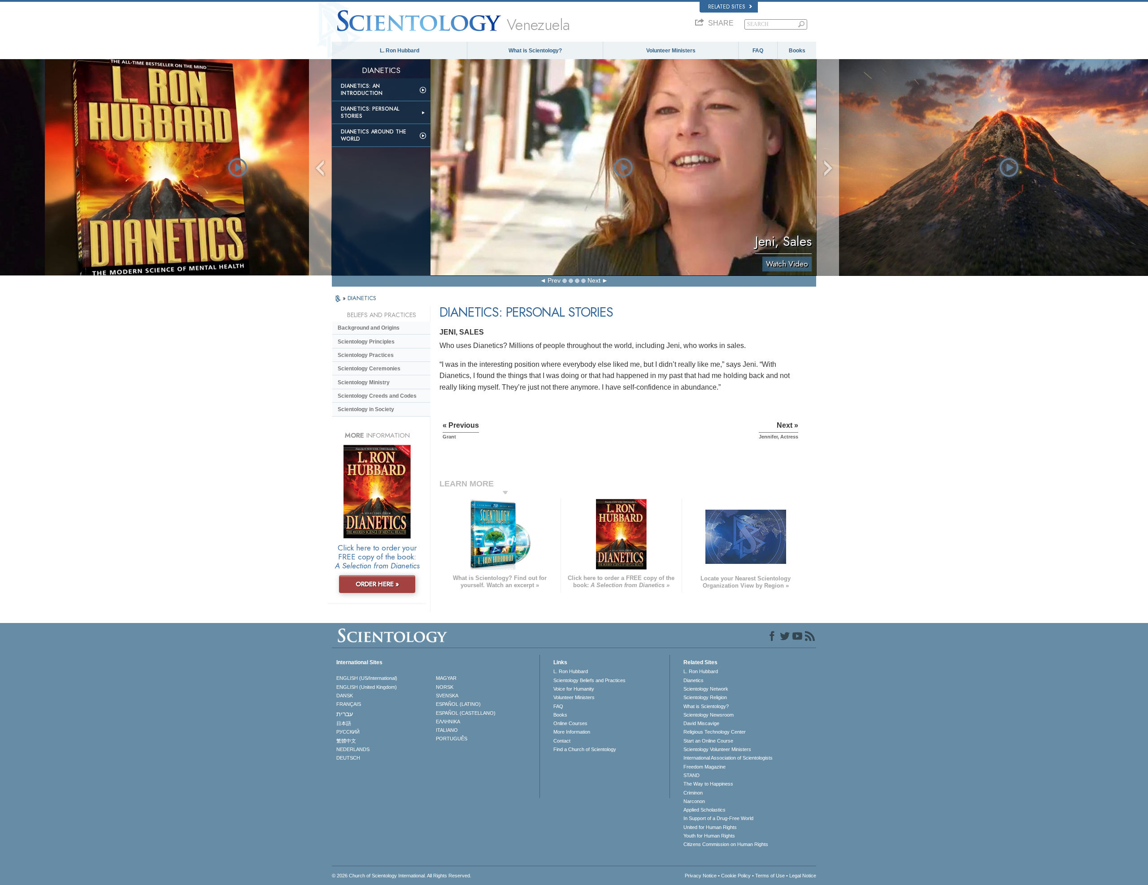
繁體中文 (346, 740)
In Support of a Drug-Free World (718, 818)
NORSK (444, 687)
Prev (554, 280)
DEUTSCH (348, 757)
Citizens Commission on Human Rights (725, 844)
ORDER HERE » (377, 584)
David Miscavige (701, 723)
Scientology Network (705, 689)
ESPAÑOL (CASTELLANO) (466, 713)
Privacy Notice (701, 875)
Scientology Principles (366, 342)
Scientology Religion (705, 697)
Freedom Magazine (704, 766)
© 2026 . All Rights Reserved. (401, 875)
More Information (571, 732)
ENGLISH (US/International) (366, 678)
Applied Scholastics (704, 809)
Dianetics (693, 680)
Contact (561, 740)
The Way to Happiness (708, 783)
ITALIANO (447, 730)
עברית (344, 713)
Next (593, 280)
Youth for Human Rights (709, 835)
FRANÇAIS (348, 704)
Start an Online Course (708, 740)
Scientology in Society (366, 409)
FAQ (757, 50)
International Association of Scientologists (728, 757)
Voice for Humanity (573, 689)
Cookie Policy (736, 875)
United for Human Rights (710, 827)
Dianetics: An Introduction (362, 89)
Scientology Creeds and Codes (377, 396)
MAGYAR (446, 678)
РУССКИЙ (348, 732)
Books (797, 50)
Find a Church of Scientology (584, 749)
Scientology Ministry (364, 382)
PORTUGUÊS (451, 738)
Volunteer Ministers (671, 50)
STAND (691, 775)
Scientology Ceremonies (369, 368)
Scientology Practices (366, 355)
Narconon (694, 801)
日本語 (343, 723)
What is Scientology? (535, 50)
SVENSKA (447, 695)
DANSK (344, 695)
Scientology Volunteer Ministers (717, 749)
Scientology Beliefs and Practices (589, 680)
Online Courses (570, 723)
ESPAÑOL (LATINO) (458, 704)
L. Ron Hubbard (399, 50)
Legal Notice (802, 875)
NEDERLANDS (353, 749)
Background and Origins (369, 328)
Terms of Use (770, 875)
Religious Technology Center (714, 732)
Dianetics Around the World (373, 135)
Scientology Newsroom (708, 714)
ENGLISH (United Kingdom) (366, 687)
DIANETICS (362, 298)
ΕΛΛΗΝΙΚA (448, 721)
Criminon (693, 792)
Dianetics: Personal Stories (370, 112)
